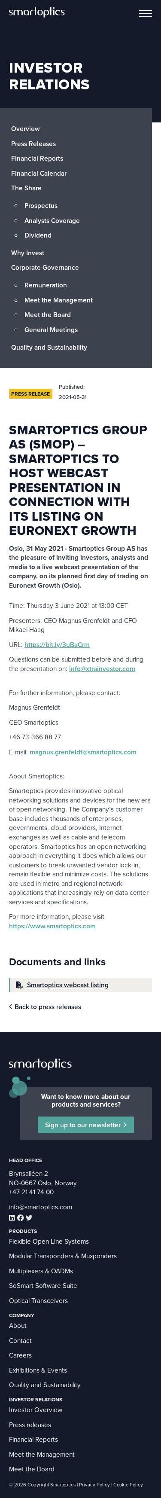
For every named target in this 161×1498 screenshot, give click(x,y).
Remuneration (45, 285)
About (18, 1325)
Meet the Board (47, 314)
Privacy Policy (94, 1484)
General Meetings (51, 329)
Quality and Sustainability (49, 347)
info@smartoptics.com (40, 1206)
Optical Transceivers (38, 1300)
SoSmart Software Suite (43, 1285)
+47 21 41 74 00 (31, 1191)
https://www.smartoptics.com (52, 926)
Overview (25, 128)
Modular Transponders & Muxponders (63, 1255)
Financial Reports (37, 158)
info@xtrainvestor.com (102, 668)
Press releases (30, 1424)
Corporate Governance (45, 267)
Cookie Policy (128, 1484)
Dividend (38, 235)
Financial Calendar (39, 173)
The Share (26, 187)
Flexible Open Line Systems (49, 1241)
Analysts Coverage (52, 220)
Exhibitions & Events (38, 1370)
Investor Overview (35, 1409)
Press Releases (33, 143)
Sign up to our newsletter (83, 1124)
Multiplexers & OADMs (41, 1270)
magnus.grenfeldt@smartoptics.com (83, 752)
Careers (20, 1355)
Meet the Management (58, 300)
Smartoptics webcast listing (67, 984)
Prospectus (41, 205)
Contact (20, 1340)
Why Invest (27, 252)
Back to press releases (48, 1006)
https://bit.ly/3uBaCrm (57, 644)
